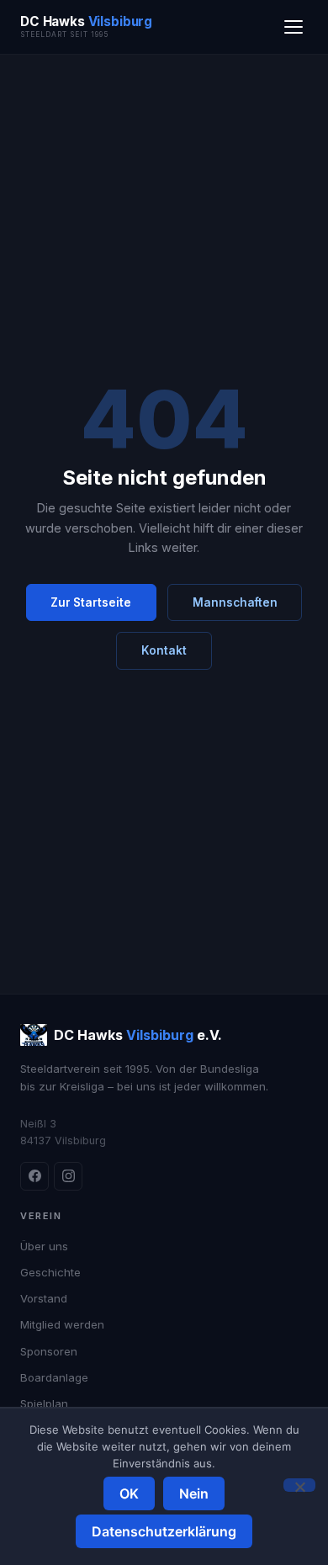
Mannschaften (235, 602)
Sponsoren (48, 1351)
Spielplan (44, 1403)
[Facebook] (34, 1176)
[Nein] (299, 1485)
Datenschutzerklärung (164, 1531)
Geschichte (50, 1272)
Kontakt (164, 650)
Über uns (44, 1246)
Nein (194, 1493)
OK (129, 1493)
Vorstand (43, 1298)
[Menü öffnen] (293, 27)
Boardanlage (54, 1377)
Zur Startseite (90, 602)
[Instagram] (68, 1176)
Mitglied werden (62, 1324)
